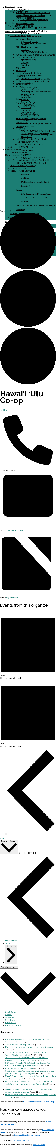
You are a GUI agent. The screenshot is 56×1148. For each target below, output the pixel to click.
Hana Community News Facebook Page (38, 1102)
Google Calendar (11, 1012)
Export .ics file (10, 1023)
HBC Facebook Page (21, 1140)
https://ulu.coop (12, 598)
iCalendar (8, 1015)
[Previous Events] (30, 831)
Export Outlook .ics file (14, 1025)
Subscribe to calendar (9, 967)
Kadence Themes (39, 1145)
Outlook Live (10, 1020)
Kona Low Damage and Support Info (19, 1068)
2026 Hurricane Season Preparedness (18, 1045)
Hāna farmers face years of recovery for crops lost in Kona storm (29, 1047)
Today (2, 838)
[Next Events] (6, 834)
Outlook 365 (9, 1017)
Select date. (23, 853)
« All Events (4, 410)
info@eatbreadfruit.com (14, 530)
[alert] (28, 645)
